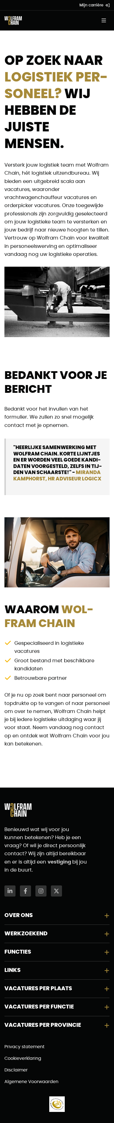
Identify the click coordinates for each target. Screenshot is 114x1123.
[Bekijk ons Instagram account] (40, 891)
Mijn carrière (91, 5)
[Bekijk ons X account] (56, 891)
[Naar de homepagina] (13, 20)
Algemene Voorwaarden (31, 1081)
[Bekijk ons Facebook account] (25, 891)
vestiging (60, 862)
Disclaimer (16, 1070)
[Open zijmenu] (105, 20)
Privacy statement (24, 1047)
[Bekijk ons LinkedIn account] (9, 891)
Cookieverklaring (22, 1058)
